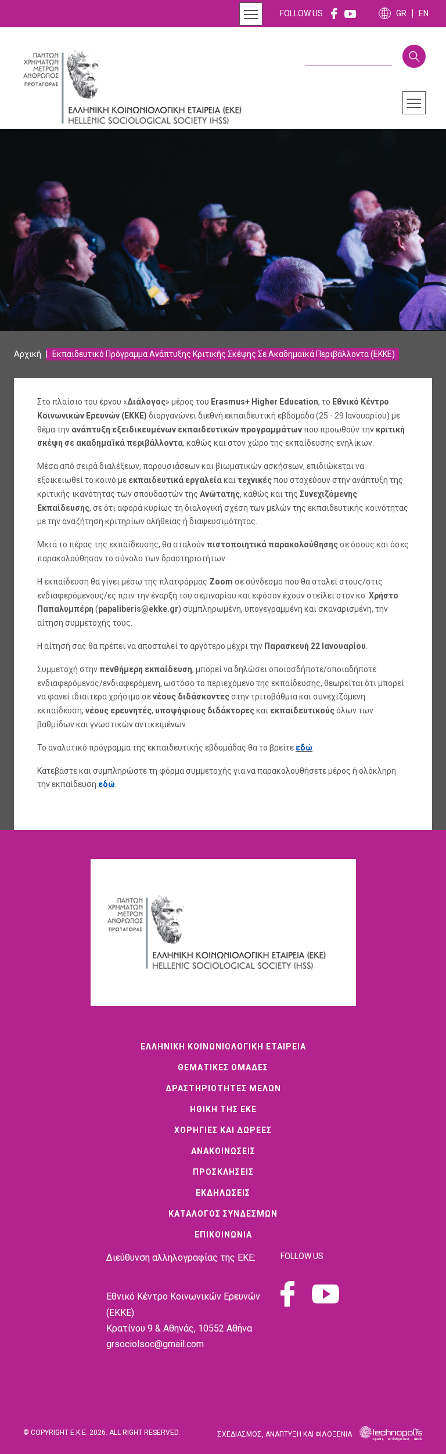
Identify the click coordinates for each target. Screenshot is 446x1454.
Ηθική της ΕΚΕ (223, 1109)
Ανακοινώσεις (223, 1151)
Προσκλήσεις (223, 1172)
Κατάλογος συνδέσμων (223, 1213)
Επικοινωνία (223, 1234)
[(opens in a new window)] (334, 13)
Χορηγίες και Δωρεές (223, 1130)
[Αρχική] (139, 88)
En (424, 13)
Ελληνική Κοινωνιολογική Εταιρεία (223, 1046)
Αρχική (27, 354)
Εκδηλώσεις (223, 1192)
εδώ (304, 747)
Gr (401, 13)
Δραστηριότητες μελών (223, 1088)
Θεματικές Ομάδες (223, 1067)
